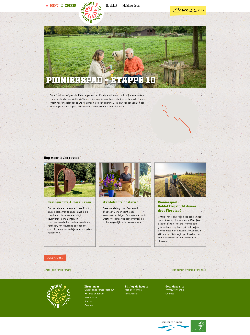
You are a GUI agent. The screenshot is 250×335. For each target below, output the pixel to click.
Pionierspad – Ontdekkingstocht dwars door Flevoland (177, 207)
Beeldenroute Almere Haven (69, 202)
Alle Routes (55, 258)
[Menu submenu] (52, 6)
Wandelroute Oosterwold (122, 202)
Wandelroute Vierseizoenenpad (189, 270)
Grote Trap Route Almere (57, 270)
